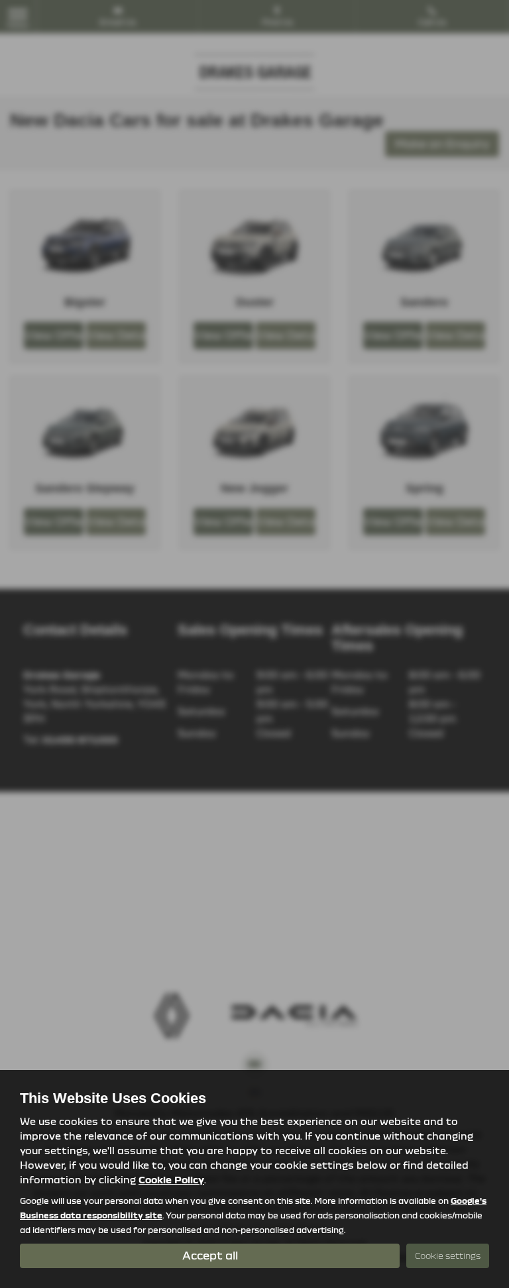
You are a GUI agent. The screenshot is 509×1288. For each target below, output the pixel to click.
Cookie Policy (171, 1179)
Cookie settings (448, 1255)
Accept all (210, 1255)
